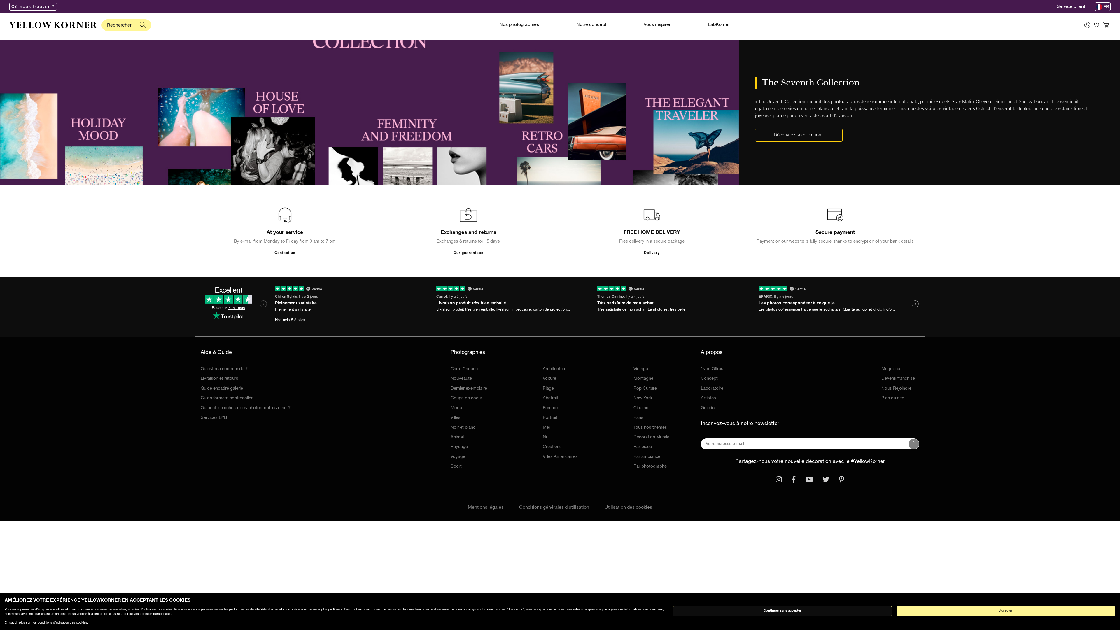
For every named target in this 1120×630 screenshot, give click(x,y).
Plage (548, 388)
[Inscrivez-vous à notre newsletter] (914, 443)
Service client (1071, 7)
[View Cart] (1106, 25)
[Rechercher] (143, 25)
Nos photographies (519, 25)
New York (643, 398)
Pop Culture (645, 388)
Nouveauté (461, 379)
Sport (456, 466)
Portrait (550, 418)
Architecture (554, 369)
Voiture (549, 379)
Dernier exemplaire (469, 388)
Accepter (1005, 610)
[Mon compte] (1087, 25)
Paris (638, 418)
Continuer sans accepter (782, 610)
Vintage (641, 369)
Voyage (458, 457)
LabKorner (719, 25)
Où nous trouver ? (33, 7)
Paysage (459, 447)
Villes (456, 418)
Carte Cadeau (464, 369)
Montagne (643, 379)
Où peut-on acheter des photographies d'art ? (245, 408)
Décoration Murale (651, 437)
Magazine (890, 369)
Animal (457, 437)
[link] (53, 25)
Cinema (641, 408)
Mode (456, 408)
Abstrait (550, 398)
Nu (545, 437)
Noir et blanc (463, 428)
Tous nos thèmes (650, 428)
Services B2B (214, 418)
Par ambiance (647, 457)
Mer (546, 428)
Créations (552, 447)
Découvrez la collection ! (799, 135)
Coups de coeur (466, 398)
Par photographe (650, 466)
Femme (550, 408)
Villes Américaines (560, 457)
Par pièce (643, 447)
